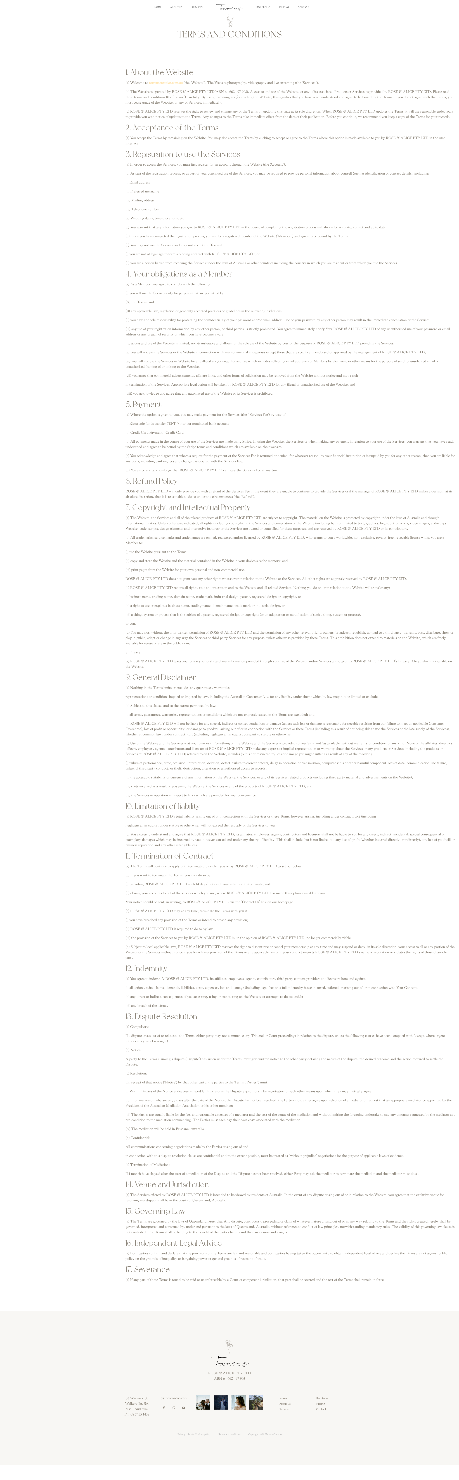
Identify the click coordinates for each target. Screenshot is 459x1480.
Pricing (284, 7)
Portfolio (263, 7)
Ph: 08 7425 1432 (136, 1414)
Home (157, 7)
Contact (303, 7)
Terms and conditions (229, 1434)
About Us (176, 7)
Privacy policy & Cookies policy (194, 1434)
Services (197, 7)
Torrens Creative (274, 1434)
